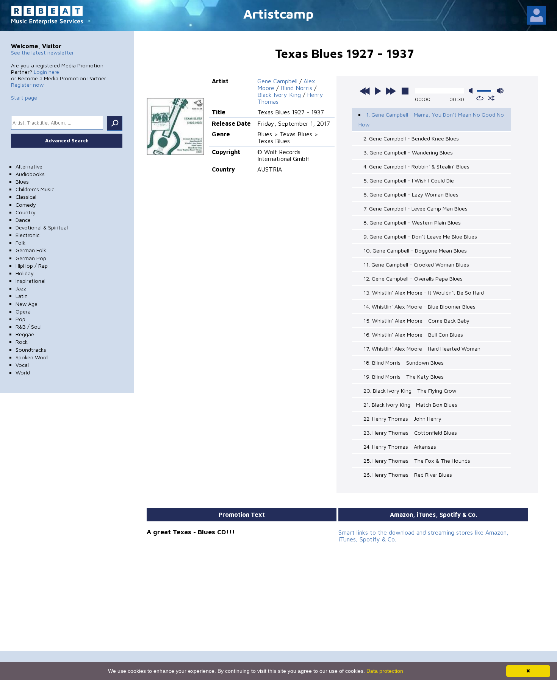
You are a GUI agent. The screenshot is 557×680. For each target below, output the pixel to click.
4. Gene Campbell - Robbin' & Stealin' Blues (416, 166)
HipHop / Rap (32, 265)
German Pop (31, 258)
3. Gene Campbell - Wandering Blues (408, 152)
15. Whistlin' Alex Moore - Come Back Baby (416, 320)
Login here (46, 72)
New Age (27, 304)
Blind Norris (296, 87)
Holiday (25, 273)
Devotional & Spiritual (42, 227)
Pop (20, 319)
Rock (22, 341)
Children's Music (35, 189)
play (377, 90)
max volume (500, 91)
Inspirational (30, 281)
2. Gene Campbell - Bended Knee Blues (411, 138)
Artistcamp (278, 13)
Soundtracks (31, 349)
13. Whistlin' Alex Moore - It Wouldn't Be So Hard (423, 292)
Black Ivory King (279, 94)
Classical (26, 196)
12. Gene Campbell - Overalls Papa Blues (413, 278)
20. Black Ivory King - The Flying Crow (409, 390)
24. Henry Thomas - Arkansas (399, 446)
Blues (22, 181)
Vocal (22, 365)
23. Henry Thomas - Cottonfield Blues (410, 432)
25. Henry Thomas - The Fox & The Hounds (416, 460)
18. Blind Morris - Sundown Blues (403, 362)
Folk (20, 242)
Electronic (27, 235)
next (390, 91)
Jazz (21, 288)
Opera (23, 311)
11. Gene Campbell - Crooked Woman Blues (416, 264)
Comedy (26, 204)
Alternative (29, 166)
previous (365, 91)
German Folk (31, 250)
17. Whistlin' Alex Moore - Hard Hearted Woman (421, 348)
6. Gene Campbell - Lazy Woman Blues (410, 194)
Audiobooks (30, 174)
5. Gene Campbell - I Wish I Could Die (408, 180)
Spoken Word (32, 357)
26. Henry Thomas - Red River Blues (407, 474)
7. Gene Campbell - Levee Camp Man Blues (415, 208)
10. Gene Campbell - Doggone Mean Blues (415, 250)
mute (472, 91)
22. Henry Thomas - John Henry (402, 418)
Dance (23, 220)
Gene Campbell (277, 81)
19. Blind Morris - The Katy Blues (403, 376)
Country (26, 212)
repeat (480, 98)
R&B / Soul (29, 326)
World (23, 372)
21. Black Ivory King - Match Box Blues (410, 404)
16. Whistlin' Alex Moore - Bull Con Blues (413, 334)
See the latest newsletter (42, 52)
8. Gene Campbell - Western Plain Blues (412, 222)
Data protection (384, 671)
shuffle (491, 98)
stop (405, 91)
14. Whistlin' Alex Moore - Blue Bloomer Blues (419, 306)
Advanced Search (67, 140)
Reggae (25, 334)
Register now (27, 84)
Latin (22, 296)
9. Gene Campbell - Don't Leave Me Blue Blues (420, 236)
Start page (24, 97)
